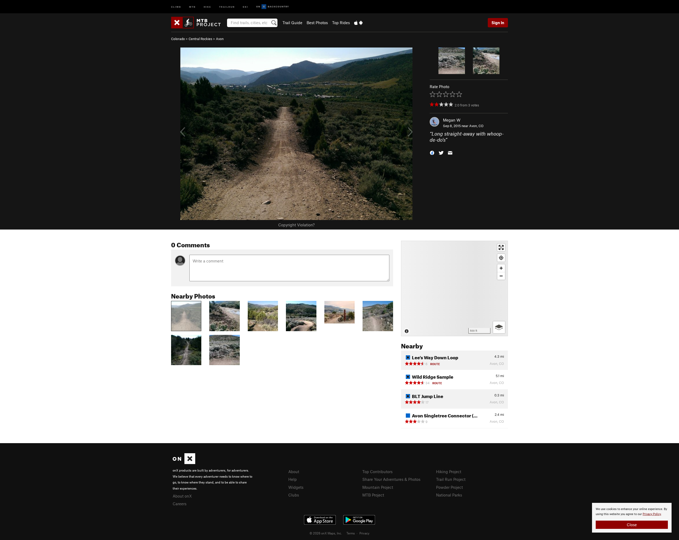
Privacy (364, 533)
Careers (179, 503)
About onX (182, 496)
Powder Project (449, 487)
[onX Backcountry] (272, 7)
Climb (176, 6)
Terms (350, 533)
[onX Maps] (184, 462)
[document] (632, 518)
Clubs (293, 495)
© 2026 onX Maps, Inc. (326, 533)
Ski (245, 6)
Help (292, 479)
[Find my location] (501, 258)
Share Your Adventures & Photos (391, 479)
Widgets (295, 487)
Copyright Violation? (296, 224)
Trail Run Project (450, 479)
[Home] (198, 22)
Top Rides (341, 22)
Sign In (497, 22)
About (293, 471)
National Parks (449, 495)
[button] (432, 152)
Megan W (451, 120)
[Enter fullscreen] (501, 247)
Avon (220, 39)
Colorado (178, 39)
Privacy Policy (652, 514)
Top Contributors (377, 471)
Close (632, 524)
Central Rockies (200, 39)
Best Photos (317, 22)
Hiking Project (448, 471)
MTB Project (373, 495)
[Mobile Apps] (358, 22)
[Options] (499, 327)
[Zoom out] (501, 276)
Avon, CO (476, 126)
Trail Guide (292, 22)
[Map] (454, 288)
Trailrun (227, 6)
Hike (207, 6)
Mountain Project (377, 487)
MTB (192, 6)
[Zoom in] (501, 268)
